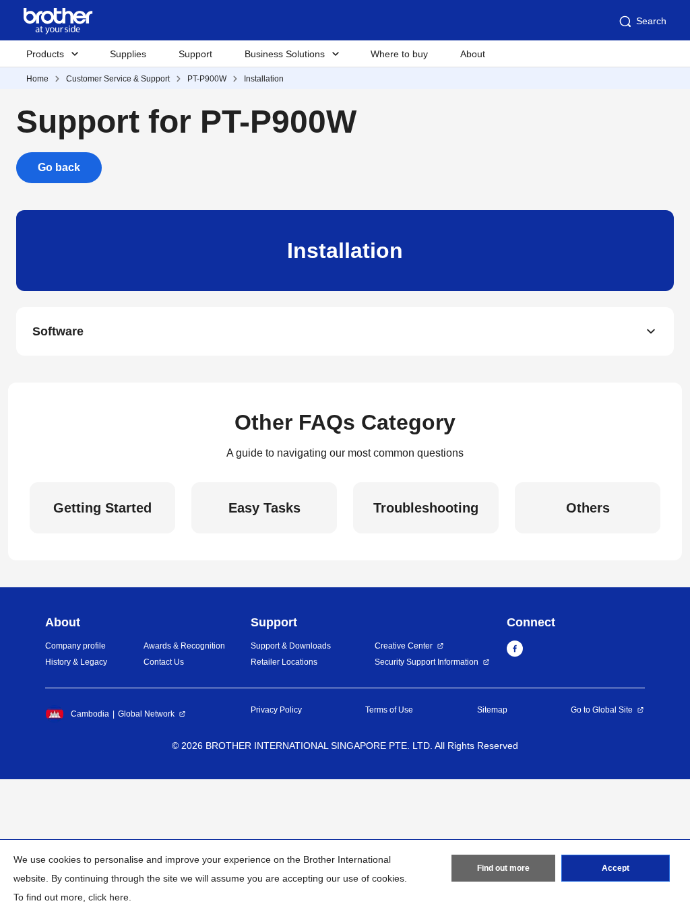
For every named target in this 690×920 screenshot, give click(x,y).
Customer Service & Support (118, 79)
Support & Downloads (291, 646)
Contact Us (164, 662)
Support (195, 53)
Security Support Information (426, 662)
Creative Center (404, 646)
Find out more (503, 868)
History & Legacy (76, 662)
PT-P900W (206, 79)
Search (651, 20)
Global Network (146, 714)
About (472, 53)
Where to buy (399, 53)
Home (37, 79)
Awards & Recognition (184, 646)
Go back (59, 167)
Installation (264, 79)
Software (58, 331)
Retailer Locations (284, 662)
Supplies (128, 53)
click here (108, 897)
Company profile (75, 646)
